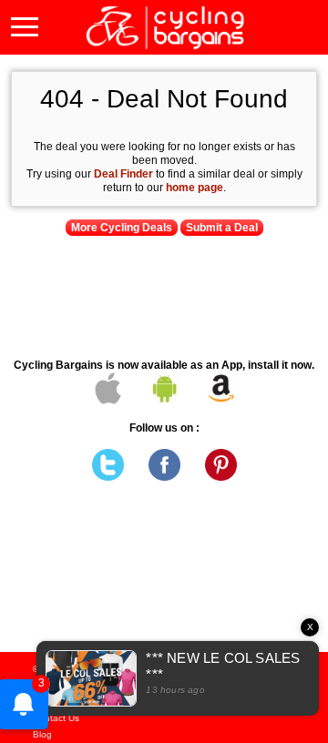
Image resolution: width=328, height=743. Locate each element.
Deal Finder (123, 174)
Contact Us (56, 718)
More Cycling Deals (121, 227)
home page (194, 187)
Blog (42, 734)
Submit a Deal (222, 227)
